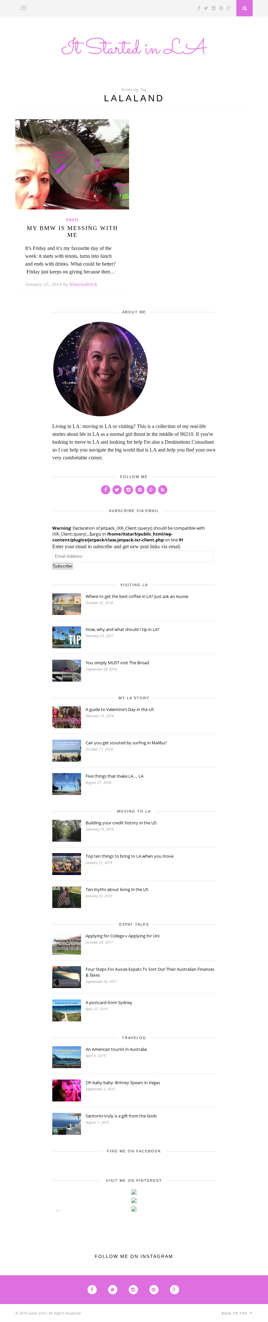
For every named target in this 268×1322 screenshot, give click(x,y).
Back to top (235, 1313)
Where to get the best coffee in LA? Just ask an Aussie (137, 596)
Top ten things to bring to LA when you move (130, 856)
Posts (72, 219)
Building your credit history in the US (121, 823)
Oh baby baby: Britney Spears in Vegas (123, 1082)
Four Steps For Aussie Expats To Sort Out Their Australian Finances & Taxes (150, 972)
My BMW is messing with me (72, 231)
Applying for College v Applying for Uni (122, 936)
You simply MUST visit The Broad (117, 663)
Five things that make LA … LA (114, 776)
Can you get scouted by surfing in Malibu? (126, 743)
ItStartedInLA (83, 284)
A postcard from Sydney (109, 1002)
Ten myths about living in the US (117, 889)
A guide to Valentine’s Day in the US (120, 709)
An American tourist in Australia (116, 1049)
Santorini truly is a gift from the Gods (121, 1116)
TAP (58, 1210)
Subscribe (62, 566)
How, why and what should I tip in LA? (122, 629)
